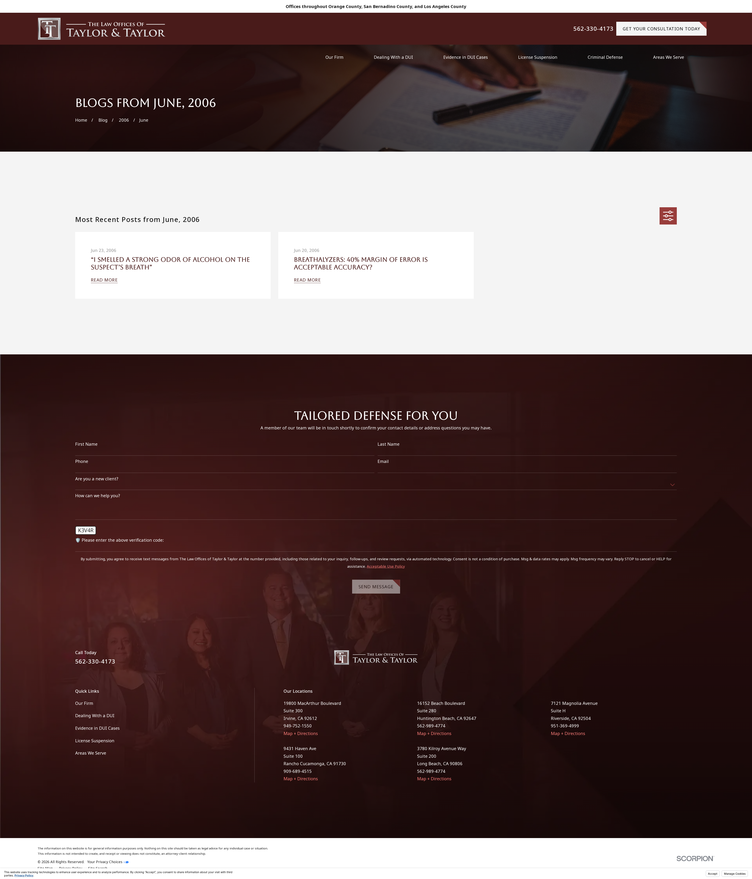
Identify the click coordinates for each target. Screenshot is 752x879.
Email (383, 461)
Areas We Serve (90, 753)
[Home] (102, 29)
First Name (86, 443)
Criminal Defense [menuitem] (605, 57)
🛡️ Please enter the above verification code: (119, 539)
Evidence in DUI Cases (97, 728)
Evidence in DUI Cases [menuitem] (465, 57)
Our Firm (84, 703)
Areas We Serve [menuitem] (668, 57)
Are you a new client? (96, 478)
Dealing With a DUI (94, 715)
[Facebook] (660, 660)
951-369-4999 (565, 726)
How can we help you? (97, 495)
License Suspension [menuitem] (537, 57)
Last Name (389, 443)
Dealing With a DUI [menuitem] (393, 57)
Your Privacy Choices (105, 861)
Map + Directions (301, 733)
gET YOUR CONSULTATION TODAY (661, 29)
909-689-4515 (298, 771)
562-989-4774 (431, 726)
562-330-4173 (593, 29)
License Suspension (94, 740)
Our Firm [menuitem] (334, 57)
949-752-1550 (298, 726)
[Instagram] (674, 660)
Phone (81, 461)
